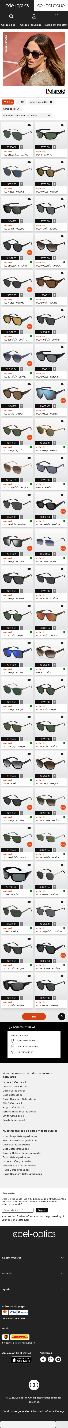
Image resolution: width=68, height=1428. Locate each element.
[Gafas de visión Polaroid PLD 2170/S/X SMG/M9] (17, 244)
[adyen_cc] (4, 1312)
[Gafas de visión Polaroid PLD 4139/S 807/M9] (51, 207)
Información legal (55, 1411)
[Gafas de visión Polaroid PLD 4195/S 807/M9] (17, 799)
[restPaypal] (22, 1312)
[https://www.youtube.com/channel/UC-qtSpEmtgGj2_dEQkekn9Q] (58, 1360)
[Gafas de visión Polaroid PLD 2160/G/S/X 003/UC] (17, 133)
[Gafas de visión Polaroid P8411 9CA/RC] (51, 133)
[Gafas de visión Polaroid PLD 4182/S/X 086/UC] (17, 725)
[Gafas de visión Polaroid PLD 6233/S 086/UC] (17, 614)
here (26, 1219)
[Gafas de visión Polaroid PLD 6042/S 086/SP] (51, 170)
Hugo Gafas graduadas (16, 1169)
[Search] (11, 16)
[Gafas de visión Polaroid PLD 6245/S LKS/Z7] (51, 540)
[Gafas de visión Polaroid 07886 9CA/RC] (17, 873)
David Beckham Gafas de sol (19, 1099)
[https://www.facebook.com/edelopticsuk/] (43, 1360)
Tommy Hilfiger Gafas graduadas (22, 1153)
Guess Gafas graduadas (16, 1144)
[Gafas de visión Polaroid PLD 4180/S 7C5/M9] (51, 577)
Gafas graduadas (30, 24)
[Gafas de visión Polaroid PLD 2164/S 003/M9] (17, 577)
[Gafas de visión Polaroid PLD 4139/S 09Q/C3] (17, 170)
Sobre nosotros (11, 1257)
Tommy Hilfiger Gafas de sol (19, 1111)
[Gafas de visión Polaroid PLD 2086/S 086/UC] (51, 429)
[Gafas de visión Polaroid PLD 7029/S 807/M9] (17, 984)
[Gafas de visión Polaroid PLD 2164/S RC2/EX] (17, 540)
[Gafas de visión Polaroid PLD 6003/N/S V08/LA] (51, 244)
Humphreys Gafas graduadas (20, 1136)
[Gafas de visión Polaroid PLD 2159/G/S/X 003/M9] (51, 910)
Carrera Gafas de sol (14, 1082)
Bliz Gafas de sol (12, 1103)
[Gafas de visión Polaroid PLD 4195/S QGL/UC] (17, 429)
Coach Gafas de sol (14, 1120)
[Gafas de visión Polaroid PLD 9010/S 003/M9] (17, 207)
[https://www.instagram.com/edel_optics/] (51, 1360)
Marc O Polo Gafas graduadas (20, 1140)
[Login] (34, 16)
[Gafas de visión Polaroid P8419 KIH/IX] (17, 762)
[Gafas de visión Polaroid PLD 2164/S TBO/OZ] (51, 614)
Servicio (7, 1273)
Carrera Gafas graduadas (17, 1161)
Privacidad (37, 1411)
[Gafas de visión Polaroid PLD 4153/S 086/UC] (51, 688)
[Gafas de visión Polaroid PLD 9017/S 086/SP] (17, 392)
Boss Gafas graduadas (16, 1148)
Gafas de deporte (56, 24)
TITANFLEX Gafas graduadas (19, 1165)
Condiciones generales (16, 1411)
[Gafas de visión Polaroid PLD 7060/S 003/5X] (51, 392)
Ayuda (6, 1289)
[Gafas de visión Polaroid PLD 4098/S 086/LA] (51, 762)
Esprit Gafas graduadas (16, 1157)
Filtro (10, 102)
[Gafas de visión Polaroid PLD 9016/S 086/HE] (51, 281)
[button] (17, 5)
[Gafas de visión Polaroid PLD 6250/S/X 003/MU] (17, 318)
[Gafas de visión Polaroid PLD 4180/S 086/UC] (51, 725)
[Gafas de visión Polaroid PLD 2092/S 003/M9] (51, 984)
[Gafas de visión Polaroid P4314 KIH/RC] (17, 910)
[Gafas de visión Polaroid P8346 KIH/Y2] (51, 466)
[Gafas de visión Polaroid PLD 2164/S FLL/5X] (17, 651)
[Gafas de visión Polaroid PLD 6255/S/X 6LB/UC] (51, 836)
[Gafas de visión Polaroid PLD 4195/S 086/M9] (17, 281)
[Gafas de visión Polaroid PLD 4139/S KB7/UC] (17, 688)
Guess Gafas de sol (14, 1090)
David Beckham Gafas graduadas (22, 1173)
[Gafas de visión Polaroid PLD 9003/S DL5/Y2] (51, 355)
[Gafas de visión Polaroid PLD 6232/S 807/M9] (17, 947)
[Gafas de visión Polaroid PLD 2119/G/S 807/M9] (17, 503)
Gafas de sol (8, 24)
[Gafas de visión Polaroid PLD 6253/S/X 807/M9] (51, 503)
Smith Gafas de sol (14, 1115)
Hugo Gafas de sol (13, 1107)
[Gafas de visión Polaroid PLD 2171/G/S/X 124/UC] (17, 836)
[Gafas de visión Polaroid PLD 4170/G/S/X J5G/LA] (17, 466)
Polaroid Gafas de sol (15, 1086)
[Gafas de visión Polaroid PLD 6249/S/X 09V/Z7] (17, 355)
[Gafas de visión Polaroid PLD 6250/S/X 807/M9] (51, 947)
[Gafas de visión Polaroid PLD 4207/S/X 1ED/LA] (51, 799)
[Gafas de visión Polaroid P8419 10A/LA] (51, 651)
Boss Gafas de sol (13, 1094)
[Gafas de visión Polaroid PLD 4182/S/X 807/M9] (51, 318)
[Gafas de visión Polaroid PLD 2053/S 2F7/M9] (51, 873)
